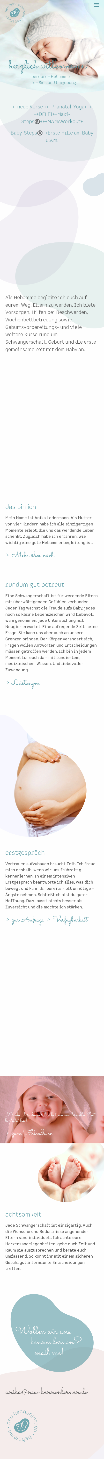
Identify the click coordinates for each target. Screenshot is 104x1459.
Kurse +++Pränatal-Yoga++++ (62, 107)
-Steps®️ (32, 133)
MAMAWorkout (64, 121)
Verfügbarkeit (69, 920)
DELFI (45, 114)
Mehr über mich (33, 555)
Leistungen (26, 683)
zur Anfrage (28, 920)
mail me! (62, 1352)
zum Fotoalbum (32, 1133)
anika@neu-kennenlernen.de (46, 1392)
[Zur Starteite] (15, 22)
